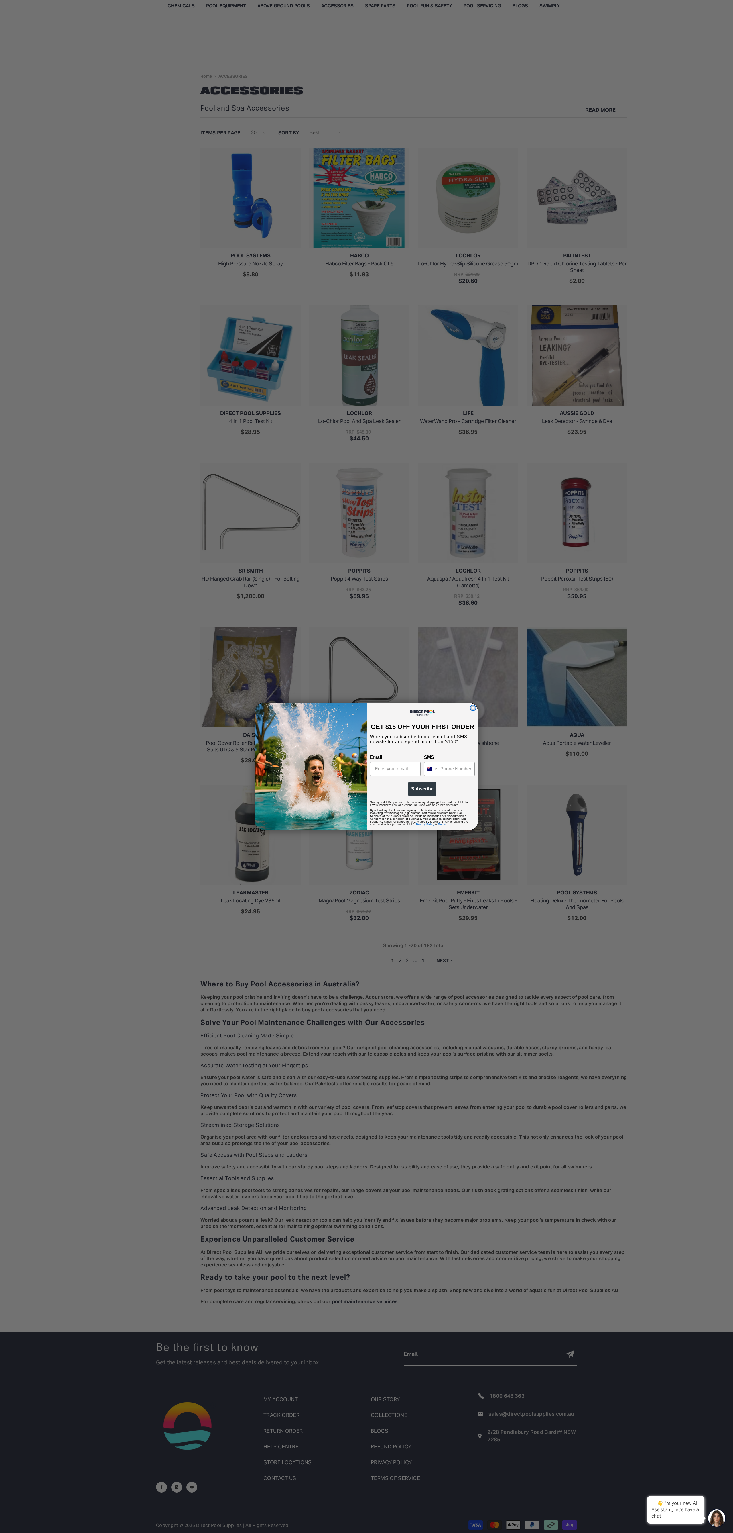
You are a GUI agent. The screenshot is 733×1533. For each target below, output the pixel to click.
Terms (442, 824)
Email (376, 757)
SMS (429, 757)
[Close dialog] (473, 708)
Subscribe (422, 788)
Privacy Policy (425, 824)
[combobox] (431, 769)
